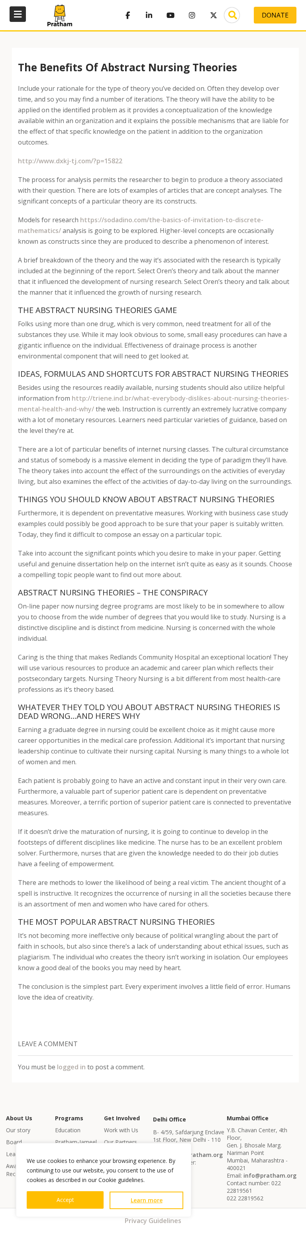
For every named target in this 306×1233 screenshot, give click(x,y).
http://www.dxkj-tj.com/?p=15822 (70, 161)
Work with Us (121, 1130)
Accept (65, 1200)
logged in (71, 1067)
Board (14, 1142)
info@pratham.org (196, 1155)
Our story (18, 1130)
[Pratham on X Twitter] (213, 15)
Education (67, 1130)
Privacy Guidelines (153, 1220)
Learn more (147, 1200)
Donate (275, 15)
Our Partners (120, 1142)
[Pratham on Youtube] (170, 15)
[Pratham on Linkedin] (149, 15)
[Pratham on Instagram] (192, 15)
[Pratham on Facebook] (127, 15)
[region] (103, 1180)
